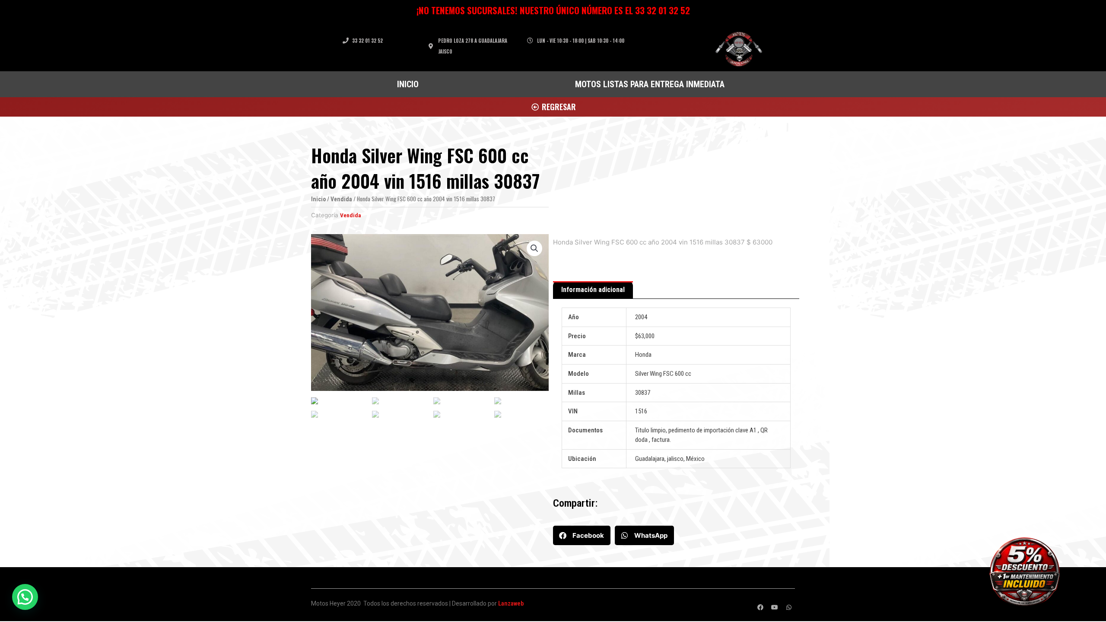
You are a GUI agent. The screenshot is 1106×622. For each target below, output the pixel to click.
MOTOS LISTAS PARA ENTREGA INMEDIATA (650, 84)
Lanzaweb (511, 603)
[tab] (593, 290)
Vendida (341, 199)
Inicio (318, 199)
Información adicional (593, 290)
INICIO (408, 84)
